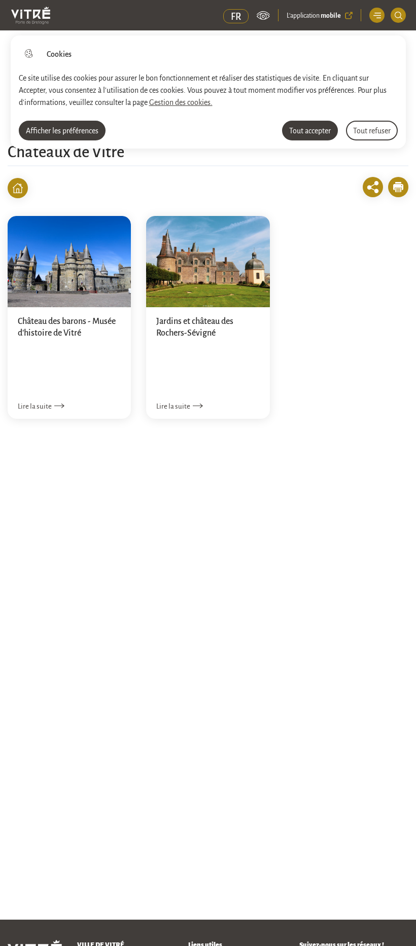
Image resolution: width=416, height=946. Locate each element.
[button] (398, 187)
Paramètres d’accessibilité (263, 15)
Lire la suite (35, 406)
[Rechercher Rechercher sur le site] (398, 15)
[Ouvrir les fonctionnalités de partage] (373, 187)
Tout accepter (310, 130)
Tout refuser (372, 130)
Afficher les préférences (62, 130)
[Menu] (377, 15)
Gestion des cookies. (181, 102)
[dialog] (208, 92)
